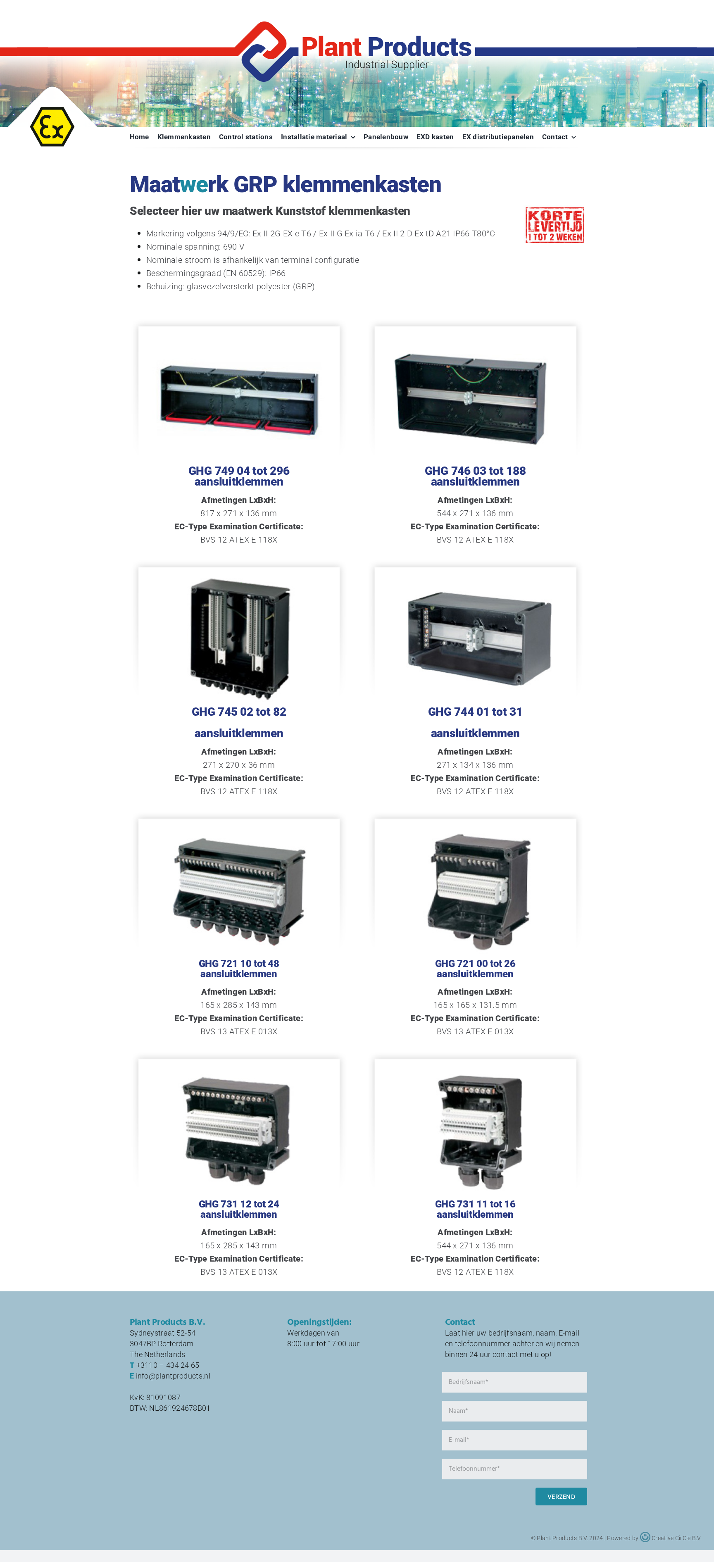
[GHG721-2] (475, 829)
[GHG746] (475, 336)
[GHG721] (238, 829)
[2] (238, 336)
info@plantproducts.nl (173, 1376)
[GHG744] (475, 577)
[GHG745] (238, 577)
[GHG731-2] (475, 1069)
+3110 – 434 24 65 (168, 1365)
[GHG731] (238, 1069)
